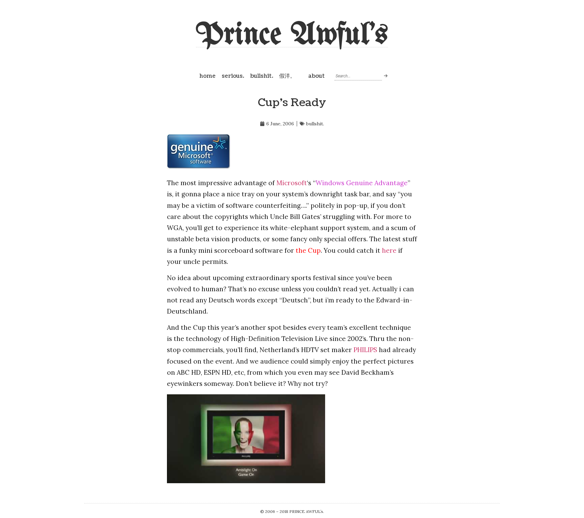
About (316, 76)
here (389, 250)
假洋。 (287, 76)
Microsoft (291, 183)
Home (207, 76)
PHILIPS (365, 350)
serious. (233, 76)
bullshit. (261, 76)
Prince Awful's (292, 35)
